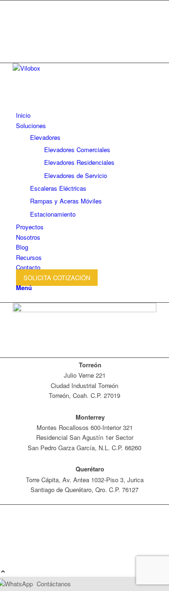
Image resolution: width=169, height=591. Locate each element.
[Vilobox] (83, 68)
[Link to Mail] (18, 47)
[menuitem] (86, 115)
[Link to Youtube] (18, 26)
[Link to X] (18, 5)
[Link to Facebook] (18, 15)
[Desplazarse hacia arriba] (3, 571)
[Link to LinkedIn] (18, 36)
